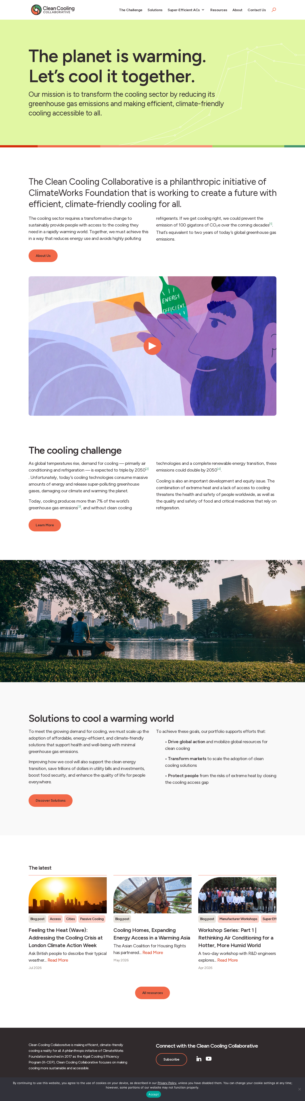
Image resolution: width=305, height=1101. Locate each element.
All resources (152, 993)
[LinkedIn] (199, 1059)
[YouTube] (209, 1059)
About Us (43, 256)
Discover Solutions (50, 800)
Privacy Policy (167, 1083)
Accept (153, 1094)
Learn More (45, 525)
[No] (299, 1089)
